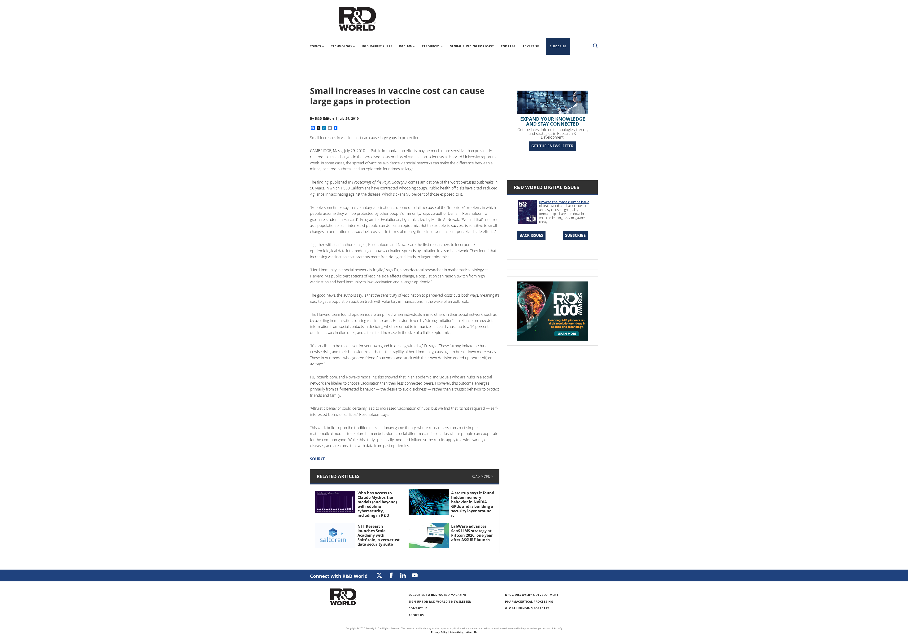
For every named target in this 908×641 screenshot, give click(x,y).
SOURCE (317, 458)
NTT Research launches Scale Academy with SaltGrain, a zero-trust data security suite (379, 535)
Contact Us (418, 608)
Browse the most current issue (564, 202)
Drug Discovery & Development (531, 595)
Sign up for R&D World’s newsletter (440, 602)
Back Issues (531, 235)
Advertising (457, 632)
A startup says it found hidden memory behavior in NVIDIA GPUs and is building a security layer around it (472, 504)
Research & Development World (357, 19)
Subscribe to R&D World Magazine (438, 595)
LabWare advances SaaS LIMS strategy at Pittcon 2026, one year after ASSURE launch (472, 533)
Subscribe (575, 235)
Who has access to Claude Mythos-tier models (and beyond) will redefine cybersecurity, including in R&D (377, 504)
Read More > (482, 476)
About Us (416, 615)
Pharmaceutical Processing (529, 602)
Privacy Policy (439, 632)
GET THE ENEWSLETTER (552, 146)
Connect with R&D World (339, 576)
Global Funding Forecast (527, 608)
